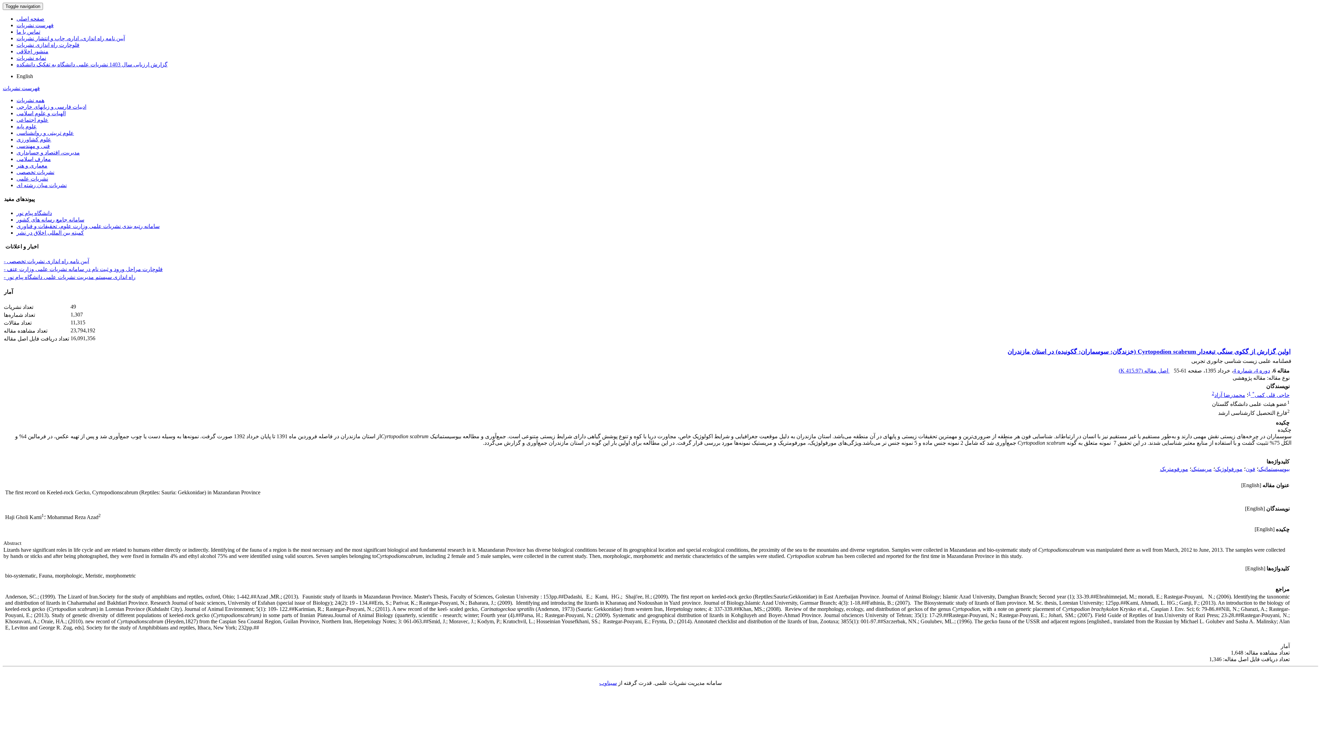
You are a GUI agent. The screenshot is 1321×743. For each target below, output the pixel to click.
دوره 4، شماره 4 (1251, 371)
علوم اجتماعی (33, 120)
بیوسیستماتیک (1274, 469)
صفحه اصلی (30, 19)
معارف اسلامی (34, 159)
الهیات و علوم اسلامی (41, 113)
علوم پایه (27, 126)
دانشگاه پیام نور (34, 213)
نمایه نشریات (31, 58)
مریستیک (1201, 469)
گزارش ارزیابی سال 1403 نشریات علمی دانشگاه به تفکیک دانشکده (92, 64)
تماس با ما (28, 32)
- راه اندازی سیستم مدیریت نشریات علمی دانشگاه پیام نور (70, 277)
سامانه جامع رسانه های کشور (50, 220)
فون (1250, 469)
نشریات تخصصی (35, 172)
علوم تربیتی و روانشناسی (45, 133)
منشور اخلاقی (33, 51)
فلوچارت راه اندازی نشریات (48, 45)
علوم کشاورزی (34, 139)
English (25, 76)
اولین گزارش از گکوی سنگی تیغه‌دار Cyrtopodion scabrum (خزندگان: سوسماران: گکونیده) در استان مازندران (1149, 351)
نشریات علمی (32, 179)
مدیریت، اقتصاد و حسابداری (48, 152)
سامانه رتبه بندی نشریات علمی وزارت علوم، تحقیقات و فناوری (88, 226)
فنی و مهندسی (33, 146)
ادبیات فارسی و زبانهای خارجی (51, 107)
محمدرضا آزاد (1229, 395)
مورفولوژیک (1229, 469)
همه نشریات (30, 100)
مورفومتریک (1174, 469)
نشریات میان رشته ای (42, 185)
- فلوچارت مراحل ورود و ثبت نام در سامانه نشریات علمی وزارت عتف (83, 269)
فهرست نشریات (35, 25)
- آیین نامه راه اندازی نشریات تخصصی (46, 261)
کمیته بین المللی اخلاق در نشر (50, 233)
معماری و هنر (32, 166)
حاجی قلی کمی (1271, 395)
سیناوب (608, 683)
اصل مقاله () (1144, 371)
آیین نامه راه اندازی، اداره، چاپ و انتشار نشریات (71, 38)
